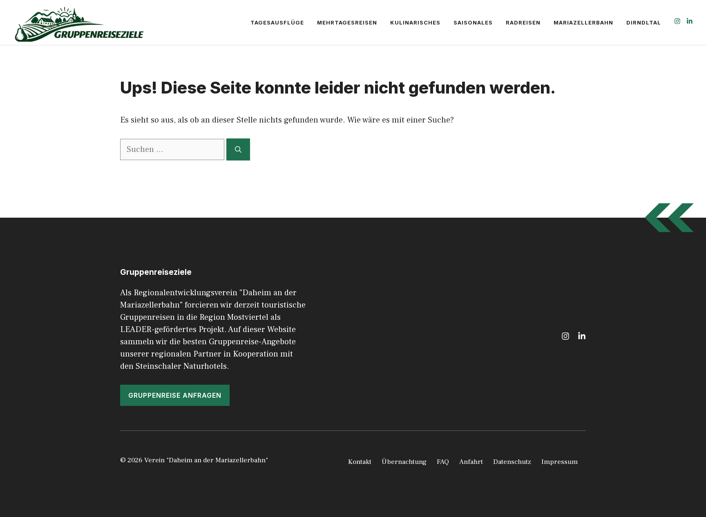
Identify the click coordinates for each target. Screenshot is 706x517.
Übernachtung (404, 461)
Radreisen (523, 22)
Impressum (559, 461)
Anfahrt (471, 461)
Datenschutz (512, 461)
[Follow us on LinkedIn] (689, 22)
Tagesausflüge (277, 22)
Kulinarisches (415, 22)
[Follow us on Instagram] (677, 22)
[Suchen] (238, 149)
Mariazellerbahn (583, 22)
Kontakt (359, 461)
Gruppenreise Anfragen (174, 395)
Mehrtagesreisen (347, 22)
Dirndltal (643, 22)
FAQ (443, 461)
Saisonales (473, 22)
